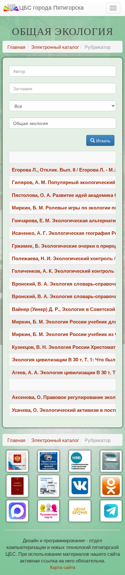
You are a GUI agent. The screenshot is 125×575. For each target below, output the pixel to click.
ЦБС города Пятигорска (51, 7)
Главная (16, 46)
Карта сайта (62, 567)
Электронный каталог (55, 46)
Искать (102, 140)
